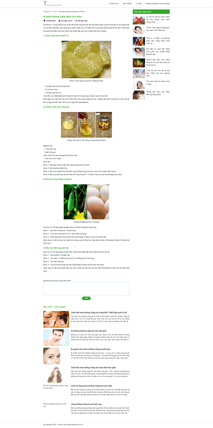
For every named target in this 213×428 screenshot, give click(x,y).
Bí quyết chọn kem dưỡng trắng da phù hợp (90, 349)
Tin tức (54, 11)
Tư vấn (139, 4)
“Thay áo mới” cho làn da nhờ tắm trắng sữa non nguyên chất (158, 73)
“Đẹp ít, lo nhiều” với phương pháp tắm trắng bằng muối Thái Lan (158, 41)
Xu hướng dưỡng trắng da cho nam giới (88, 331)
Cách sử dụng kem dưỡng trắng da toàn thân (91, 386)
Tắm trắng (127, 4)
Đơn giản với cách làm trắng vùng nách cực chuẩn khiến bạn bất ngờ (158, 51)
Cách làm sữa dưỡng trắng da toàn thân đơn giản (93, 367)
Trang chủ (113, 4)
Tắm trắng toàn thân (52, 5)
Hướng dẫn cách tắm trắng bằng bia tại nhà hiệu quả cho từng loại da (158, 62)
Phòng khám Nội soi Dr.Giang (158, 4)
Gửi (86, 298)
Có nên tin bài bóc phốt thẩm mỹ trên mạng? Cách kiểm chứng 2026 (158, 19)
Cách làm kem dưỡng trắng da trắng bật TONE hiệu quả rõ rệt (99, 312)
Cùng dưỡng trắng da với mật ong (86, 404)
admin (70, 21)
